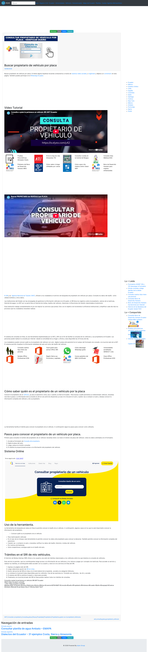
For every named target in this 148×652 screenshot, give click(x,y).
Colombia (131, 93)
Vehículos (68, 3)
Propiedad (40, 617)
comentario (107, 73)
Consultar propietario (14, 617)
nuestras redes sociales (79, 73)
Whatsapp (53, 31)
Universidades (59, 3)
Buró (37, 3)
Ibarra (130, 109)
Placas (34, 617)
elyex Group (81, 645)
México (130, 84)
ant (95, 619)
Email (59, 31)
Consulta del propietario (32, 441)
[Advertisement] (51, 18)
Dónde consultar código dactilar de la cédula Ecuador (136, 290)
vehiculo (116, 619)
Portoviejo (131, 107)
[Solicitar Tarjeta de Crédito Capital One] (140, 344)
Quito (130, 95)
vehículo (26, 395)
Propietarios (55, 617)
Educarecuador (77, 3)
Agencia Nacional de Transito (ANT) (23, 295)
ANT (5, 617)
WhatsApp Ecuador (37, 75)
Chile (129, 88)
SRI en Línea (30, 569)
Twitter (64, 31)
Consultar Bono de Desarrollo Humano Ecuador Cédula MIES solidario (137, 317)
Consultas (25, 617)
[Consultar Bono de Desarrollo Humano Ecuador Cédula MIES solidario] (133, 324)
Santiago (131, 97)
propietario (109, 619)
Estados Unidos (133, 86)
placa (30, 617)
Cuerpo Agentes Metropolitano (112, 3)
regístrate (92, 73)
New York (131, 101)
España (130, 90)
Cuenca (130, 99)
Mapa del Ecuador (89, 3)
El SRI (6, 295)
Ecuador (51, 3)
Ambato (130, 105)
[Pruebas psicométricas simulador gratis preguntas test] (136, 334)
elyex (7, 3)
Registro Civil (44, 3)
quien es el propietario (67, 617)
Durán (130, 111)
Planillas (98, 3)
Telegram (70, 31)
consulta (99, 619)
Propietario (47, 617)
